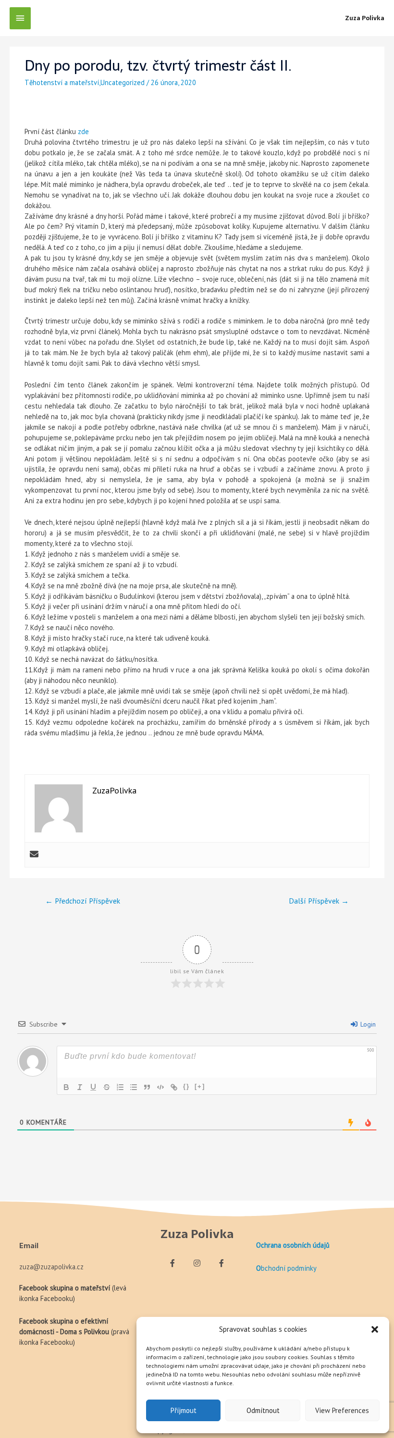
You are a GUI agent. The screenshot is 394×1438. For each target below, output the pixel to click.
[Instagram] (197, 1263)
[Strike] (106, 1087)
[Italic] (79, 1087)
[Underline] (93, 1087)
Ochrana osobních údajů (293, 1245)
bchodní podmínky (289, 1268)
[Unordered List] (133, 1087)
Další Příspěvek (319, 900)
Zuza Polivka (364, 18)
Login (367, 1024)
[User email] (34, 855)
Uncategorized (122, 82)
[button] (375, 1329)
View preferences (342, 1410)
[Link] (174, 1087)
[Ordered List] (120, 1087)
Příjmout (184, 1410)
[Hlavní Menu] (20, 18)
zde (83, 131)
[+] (200, 1086)
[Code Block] (160, 1087)
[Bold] (66, 1087)
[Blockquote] (147, 1087)
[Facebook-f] (172, 1263)
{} (186, 1086)
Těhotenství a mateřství (62, 82)
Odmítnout (263, 1410)
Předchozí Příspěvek (82, 900)
